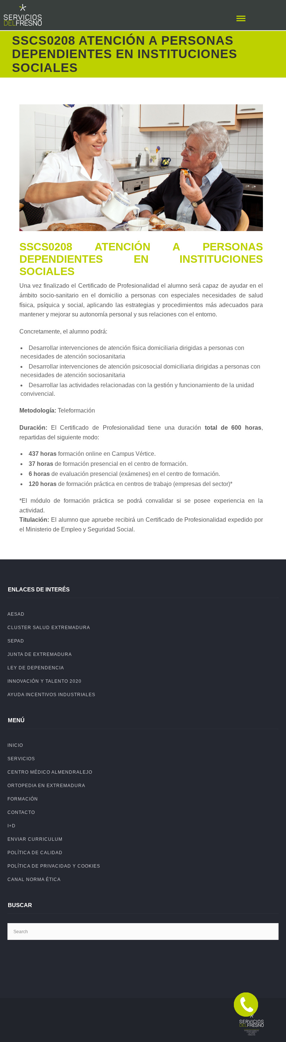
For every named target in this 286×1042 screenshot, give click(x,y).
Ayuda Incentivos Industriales (51, 694)
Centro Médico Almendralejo (49, 772)
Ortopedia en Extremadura (46, 785)
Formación (22, 799)
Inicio (15, 745)
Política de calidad (35, 852)
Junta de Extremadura (39, 654)
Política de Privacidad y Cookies (53, 866)
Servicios (21, 758)
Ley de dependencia (35, 667)
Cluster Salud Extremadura (48, 627)
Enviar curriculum (35, 839)
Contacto (21, 812)
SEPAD (15, 641)
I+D (11, 825)
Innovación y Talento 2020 (44, 681)
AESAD (16, 614)
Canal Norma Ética (34, 879)
